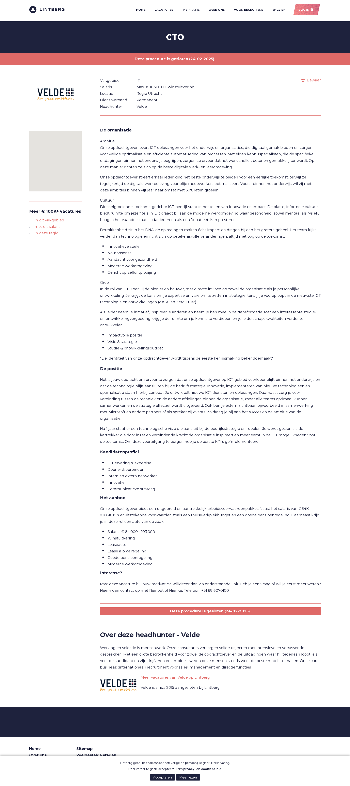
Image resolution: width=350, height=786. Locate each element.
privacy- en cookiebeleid (202, 769)
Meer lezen (188, 777)
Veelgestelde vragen (96, 755)
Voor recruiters (248, 10)
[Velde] (55, 108)
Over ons (217, 10)
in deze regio (46, 233)
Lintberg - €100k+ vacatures (47, 9)
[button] (55, 158)
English (279, 10)
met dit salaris (48, 226)
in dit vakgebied (49, 220)
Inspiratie (191, 10)
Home (140, 10)
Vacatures (164, 10)
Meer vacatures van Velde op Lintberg (175, 677)
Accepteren (162, 777)
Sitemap (84, 748)
